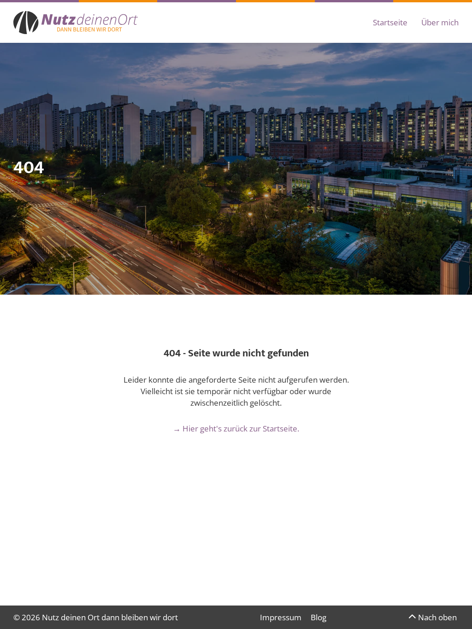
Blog (318, 617)
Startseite (390, 22)
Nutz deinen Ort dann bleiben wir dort (110, 617)
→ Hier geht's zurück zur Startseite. (236, 428)
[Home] (75, 22)
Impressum (280, 617)
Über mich (440, 22)
